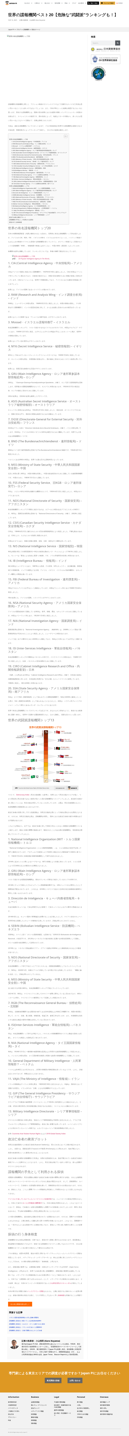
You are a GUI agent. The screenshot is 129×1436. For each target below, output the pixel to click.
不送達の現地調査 (59, 1402)
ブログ (74, 3)
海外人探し (103, 1408)
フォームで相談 (109, 3)
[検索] (117, 43)
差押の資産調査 (59, 1410)
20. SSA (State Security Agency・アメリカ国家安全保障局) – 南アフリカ (32, 184)
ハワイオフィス (13, 1408)
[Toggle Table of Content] (64, 136)
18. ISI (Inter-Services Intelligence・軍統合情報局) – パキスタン (30, 179)
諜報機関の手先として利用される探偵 (21, 220)
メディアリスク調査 (37, 1411)
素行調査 (80, 1402)
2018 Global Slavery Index (56, 1134)
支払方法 (11, 1414)
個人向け (47, 3)
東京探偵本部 (12, 1402)
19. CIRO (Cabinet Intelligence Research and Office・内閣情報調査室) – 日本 (34, 181)
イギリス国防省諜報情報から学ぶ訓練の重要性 (24, 1317)
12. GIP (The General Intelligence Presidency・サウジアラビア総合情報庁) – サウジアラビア (38, 213)
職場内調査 (34, 1417)
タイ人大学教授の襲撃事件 (32, 1203)
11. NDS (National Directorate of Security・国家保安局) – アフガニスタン (33, 164)
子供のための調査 (82, 1414)
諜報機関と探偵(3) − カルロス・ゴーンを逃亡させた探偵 (27, 1324)
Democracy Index (22, 795)
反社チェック (35, 1408)
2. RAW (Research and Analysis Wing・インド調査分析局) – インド (31, 144)
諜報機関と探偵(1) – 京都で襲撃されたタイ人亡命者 (27, 1330)
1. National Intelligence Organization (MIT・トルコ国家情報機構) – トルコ (33, 188)
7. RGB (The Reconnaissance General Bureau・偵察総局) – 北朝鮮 (31, 202)
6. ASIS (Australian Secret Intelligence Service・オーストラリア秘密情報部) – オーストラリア (39, 153)
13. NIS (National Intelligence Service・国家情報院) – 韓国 (28, 168)
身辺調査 (80, 1411)
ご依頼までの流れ (13, 1411)
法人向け (27, 3)
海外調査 (57, 3)
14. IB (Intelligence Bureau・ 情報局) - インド (24, 170)
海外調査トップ (105, 1402)
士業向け (37, 3)
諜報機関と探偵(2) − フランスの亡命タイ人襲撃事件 (25, 1327)
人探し (79, 1405)
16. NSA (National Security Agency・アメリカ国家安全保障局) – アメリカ (33, 175)
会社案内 (81, 3)
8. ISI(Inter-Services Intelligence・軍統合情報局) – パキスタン (29, 204)
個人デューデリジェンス (39, 1405)
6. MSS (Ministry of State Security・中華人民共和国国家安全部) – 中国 (32, 199)
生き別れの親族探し (83, 1408)
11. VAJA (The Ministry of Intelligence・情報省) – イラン (28, 210)
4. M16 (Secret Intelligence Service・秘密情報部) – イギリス (29, 148)
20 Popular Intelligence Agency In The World (34, 259)
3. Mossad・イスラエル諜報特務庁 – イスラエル (25, 146)
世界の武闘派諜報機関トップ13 (19, 186)
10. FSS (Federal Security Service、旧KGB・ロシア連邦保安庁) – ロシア (32, 161)
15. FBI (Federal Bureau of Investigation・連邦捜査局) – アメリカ (30, 172)
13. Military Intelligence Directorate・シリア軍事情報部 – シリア (30, 215)
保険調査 (34, 1420)
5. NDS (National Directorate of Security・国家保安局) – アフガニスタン (32, 197)
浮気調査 (80, 1417)
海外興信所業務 (105, 1405)
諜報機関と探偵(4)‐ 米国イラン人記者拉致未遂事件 (25, 1321)
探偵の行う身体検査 (15, 222)
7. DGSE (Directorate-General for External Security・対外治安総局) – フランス (34, 155)
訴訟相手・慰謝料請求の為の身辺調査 (62, 1406)
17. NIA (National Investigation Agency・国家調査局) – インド (29, 177)
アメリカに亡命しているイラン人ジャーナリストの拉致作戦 (30, 1199)
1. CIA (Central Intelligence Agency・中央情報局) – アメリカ (29, 141)
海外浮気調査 (104, 1411)
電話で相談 (94, 3)
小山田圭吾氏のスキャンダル (60, 1283)
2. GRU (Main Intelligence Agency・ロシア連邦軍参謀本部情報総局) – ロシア (34, 190)
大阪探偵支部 (12, 1405)
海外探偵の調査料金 (106, 1414)
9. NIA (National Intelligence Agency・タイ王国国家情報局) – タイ (30, 206)
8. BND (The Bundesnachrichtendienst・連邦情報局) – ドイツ (29, 157)
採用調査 (34, 1414)
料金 (66, 3)
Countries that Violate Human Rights (26, 1134)
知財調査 (34, 1423)
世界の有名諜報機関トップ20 (18, 139)
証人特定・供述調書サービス (62, 1414)
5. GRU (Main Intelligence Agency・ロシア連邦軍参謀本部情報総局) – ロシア (34, 150)
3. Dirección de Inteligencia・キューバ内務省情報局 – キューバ (30, 193)
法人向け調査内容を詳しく (20, 1304)
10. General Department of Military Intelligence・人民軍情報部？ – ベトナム (34, 208)
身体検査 (61, 1295)
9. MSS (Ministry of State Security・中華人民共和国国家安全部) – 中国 (32, 159)
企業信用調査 (35, 1402)
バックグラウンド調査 (35, 1291)
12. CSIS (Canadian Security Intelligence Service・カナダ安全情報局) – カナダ (34, 166)
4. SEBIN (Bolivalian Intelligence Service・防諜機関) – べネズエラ (30, 195)
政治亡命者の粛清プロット (17, 217)
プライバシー (12, 1417)
